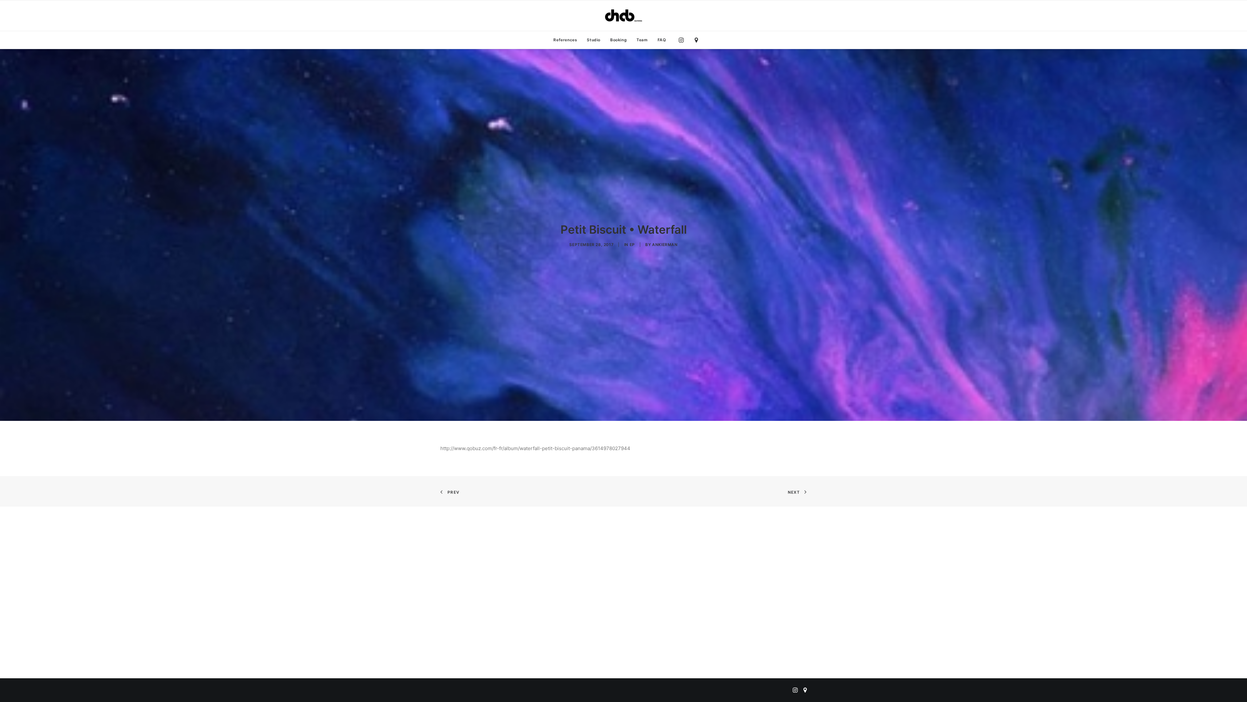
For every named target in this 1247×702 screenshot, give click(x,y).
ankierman (664, 244)
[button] (683, 40)
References (565, 39)
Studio (593, 39)
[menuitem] (565, 40)
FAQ (662, 39)
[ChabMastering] (623, 15)
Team (642, 39)
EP (632, 244)
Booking (618, 39)
